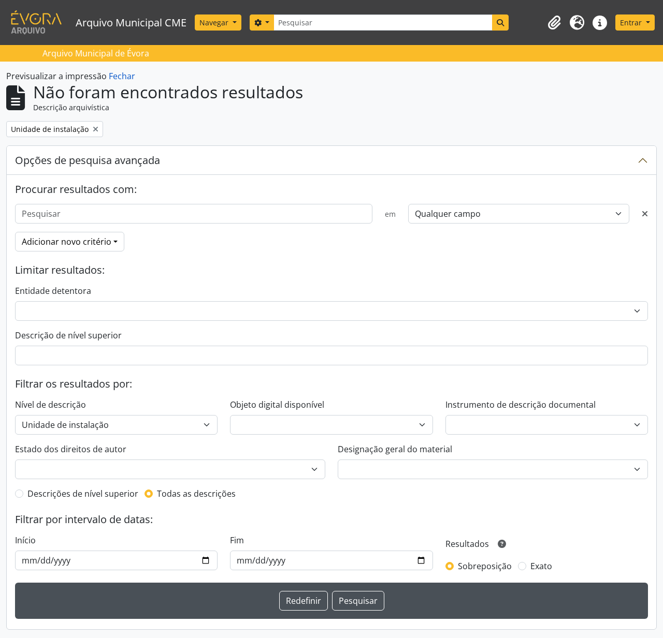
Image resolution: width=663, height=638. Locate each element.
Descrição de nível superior (68, 335)
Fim (237, 540)
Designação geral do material (395, 449)
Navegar (214, 22)
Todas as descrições (196, 493)
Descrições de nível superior (82, 493)
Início (25, 540)
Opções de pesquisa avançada (87, 160)
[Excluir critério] (645, 213)
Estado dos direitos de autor (70, 449)
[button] (554, 22)
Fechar (122, 76)
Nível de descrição (50, 404)
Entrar (632, 22)
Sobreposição (485, 566)
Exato (541, 566)
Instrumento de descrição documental (520, 404)
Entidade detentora (53, 290)
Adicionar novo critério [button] (66, 241)
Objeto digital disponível (277, 404)
